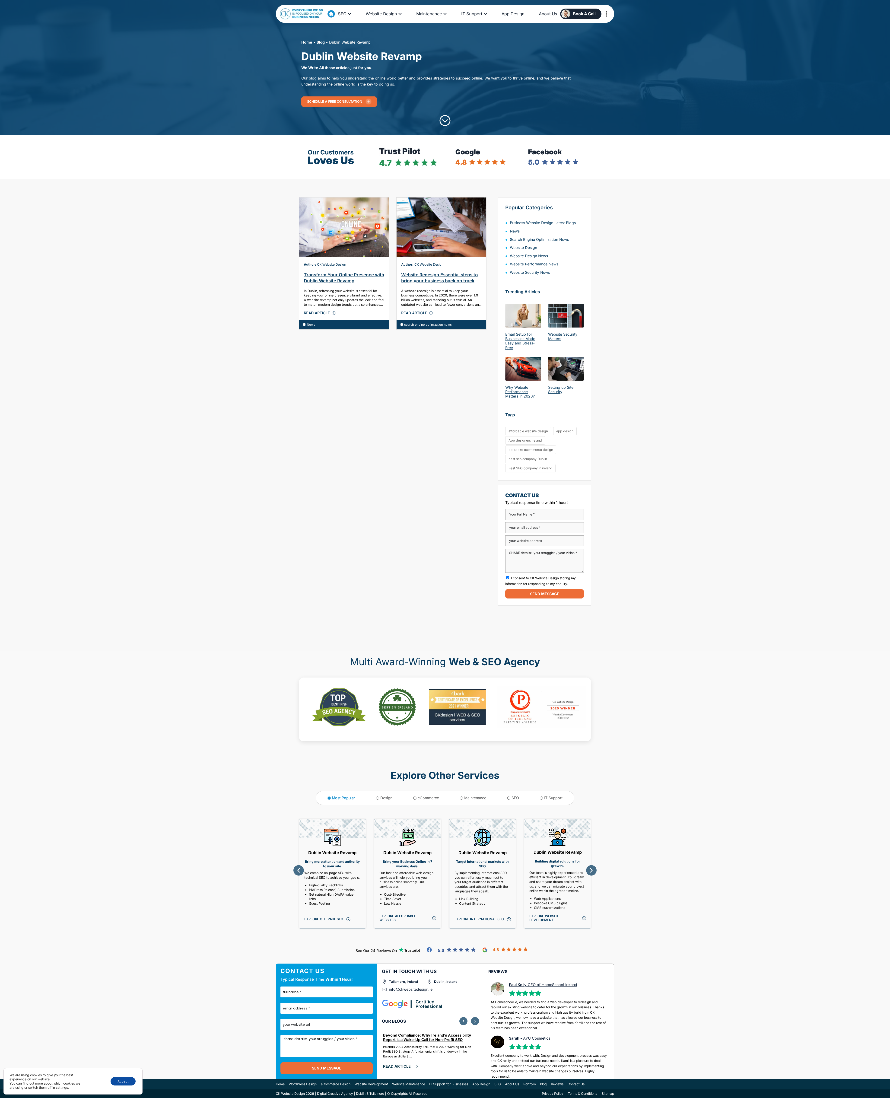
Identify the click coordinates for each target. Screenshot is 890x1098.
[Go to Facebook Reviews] (451, 949)
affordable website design (528, 431)
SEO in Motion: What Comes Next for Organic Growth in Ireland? (424, 1037)
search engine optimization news (428, 324)
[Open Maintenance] (445, 14)
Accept (123, 1081)
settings (62, 1087)
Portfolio (529, 1084)
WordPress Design (303, 1084)
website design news (529, 256)
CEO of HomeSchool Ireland (543, 984)
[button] (298, 870)
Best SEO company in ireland (530, 468)
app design (564, 431)
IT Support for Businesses (448, 1084)
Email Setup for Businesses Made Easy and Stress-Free (520, 341)
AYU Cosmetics (529, 1038)
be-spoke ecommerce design (531, 450)
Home (306, 42)
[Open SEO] (349, 14)
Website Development (371, 1084)
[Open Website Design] (400, 14)
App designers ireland (525, 440)
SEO (497, 1084)
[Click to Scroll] (445, 120)
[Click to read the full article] (344, 227)
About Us (512, 1084)
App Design (481, 1084)
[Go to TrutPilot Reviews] (409, 949)
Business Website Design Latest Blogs (543, 222)
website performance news (534, 264)
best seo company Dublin (528, 459)
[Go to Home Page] (331, 14)
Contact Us (576, 1084)
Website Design (523, 247)
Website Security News (530, 272)
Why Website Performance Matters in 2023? (520, 391)
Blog (321, 42)
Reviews (557, 1084)
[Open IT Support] (485, 14)
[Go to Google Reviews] (505, 949)
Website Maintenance (408, 1084)
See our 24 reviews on (376, 950)
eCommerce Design (335, 1084)
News (311, 324)
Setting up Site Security (560, 389)
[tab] (341, 798)
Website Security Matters (562, 336)
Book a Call (584, 13)
